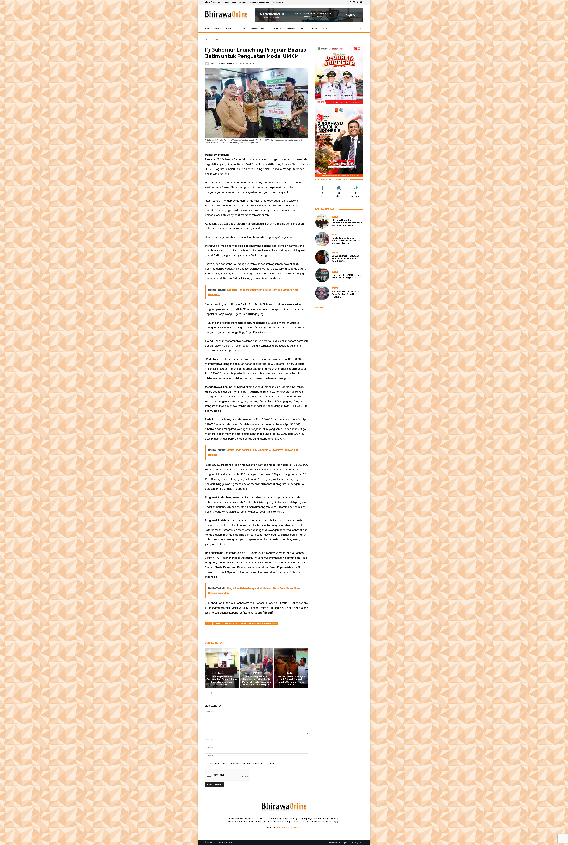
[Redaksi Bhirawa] (207, 63)
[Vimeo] (357, 2)
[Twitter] (354, 2)
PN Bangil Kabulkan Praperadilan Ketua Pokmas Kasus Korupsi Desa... (347, 223)
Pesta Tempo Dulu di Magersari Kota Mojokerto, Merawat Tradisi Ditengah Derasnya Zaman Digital (256, 680)
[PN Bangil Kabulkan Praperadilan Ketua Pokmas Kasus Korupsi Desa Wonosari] (222, 668)
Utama (215, 39)
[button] (359, 28)
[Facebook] (347, 2)
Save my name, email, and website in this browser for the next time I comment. (244, 763)
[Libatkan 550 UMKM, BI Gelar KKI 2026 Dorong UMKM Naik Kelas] (322, 275)
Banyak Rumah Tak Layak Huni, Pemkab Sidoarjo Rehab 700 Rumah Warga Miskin (291, 680)
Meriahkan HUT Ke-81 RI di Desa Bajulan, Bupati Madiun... (346, 294)
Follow (339, 186)
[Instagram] (350, 2)
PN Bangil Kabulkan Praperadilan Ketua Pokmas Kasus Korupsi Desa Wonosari (222, 680)
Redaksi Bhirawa (226, 64)
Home (207, 39)
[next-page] (211, 693)
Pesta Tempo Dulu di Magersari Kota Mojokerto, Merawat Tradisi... (346, 241)
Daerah (221, 673)
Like (322, 186)
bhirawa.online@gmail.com (289, 827)
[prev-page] (207, 693)
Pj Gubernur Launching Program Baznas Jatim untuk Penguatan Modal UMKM (245, 623)
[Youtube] (361, 2)
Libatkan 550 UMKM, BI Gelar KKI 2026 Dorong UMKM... (347, 276)
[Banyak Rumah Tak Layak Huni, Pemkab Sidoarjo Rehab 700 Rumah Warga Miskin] (291, 668)
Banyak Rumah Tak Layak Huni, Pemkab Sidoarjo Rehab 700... (345, 259)
